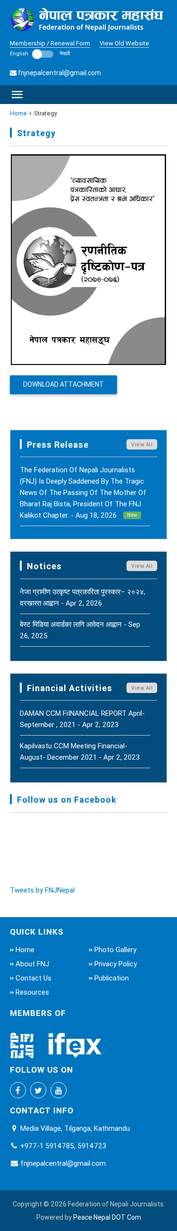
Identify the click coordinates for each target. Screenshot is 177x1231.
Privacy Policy (115, 963)
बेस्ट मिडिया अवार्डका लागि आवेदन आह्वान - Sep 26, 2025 (80, 630)
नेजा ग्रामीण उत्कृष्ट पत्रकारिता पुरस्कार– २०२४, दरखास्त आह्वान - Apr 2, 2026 (82, 597)
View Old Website (124, 43)
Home (18, 113)
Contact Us (33, 977)
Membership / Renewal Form (50, 43)
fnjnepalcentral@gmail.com (59, 73)
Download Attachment (63, 384)
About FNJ (32, 963)
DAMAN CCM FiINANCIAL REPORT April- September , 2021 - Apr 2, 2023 (82, 719)
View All (141, 444)
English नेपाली (40, 53)
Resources (32, 992)
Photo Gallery (115, 949)
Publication (111, 977)
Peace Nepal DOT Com (107, 1217)
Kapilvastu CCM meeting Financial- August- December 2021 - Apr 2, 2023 (80, 751)
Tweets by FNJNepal (42, 889)
